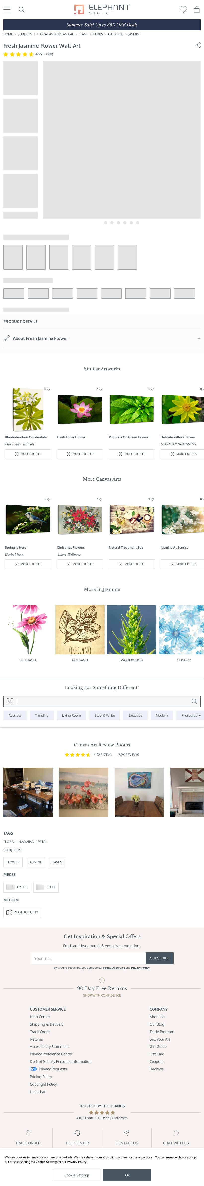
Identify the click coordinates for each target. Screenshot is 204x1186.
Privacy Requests (53, 1069)
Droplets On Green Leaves (128, 437)
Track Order (40, 1031)
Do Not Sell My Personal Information (61, 1061)
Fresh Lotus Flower (71, 437)
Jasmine (134, 34)
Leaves (56, 862)
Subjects (25, 34)
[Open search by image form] (10, 701)
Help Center (40, 1016)
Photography (26, 912)
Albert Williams (69, 555)
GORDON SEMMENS (178, 444)
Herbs (98, 34)
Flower (13, 862)
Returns (36, 1039)
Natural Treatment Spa (126, 547)
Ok (127, 1175)
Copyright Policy (43, 1084)
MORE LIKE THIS (31, 454)
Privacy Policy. (140, 967)
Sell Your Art (160, 1039)
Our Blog (157, 1024)
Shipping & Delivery (46, 1024)
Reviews (157, 1069)
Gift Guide (158, 1046)
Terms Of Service (114, 967)
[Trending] (42, 715)
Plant (83, 34)
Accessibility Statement (49, 1046)
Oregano (80, 660)
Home (8, 34)
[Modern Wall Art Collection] (162, 715)
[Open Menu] (6, 9)
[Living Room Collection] (71, 715)
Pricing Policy (41, 1076)
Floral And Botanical (55, 34)
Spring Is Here (15, 547)
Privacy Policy (77, 1162)
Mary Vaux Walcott (19, 444)
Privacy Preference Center (51, 1054)
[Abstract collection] (15, 715)
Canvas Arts (108, 479)
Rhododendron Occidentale (26, 437)
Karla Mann (14, 555)
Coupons (157, 1061)
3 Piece (21, 887)
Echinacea (28, 660)
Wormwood (132, 660)
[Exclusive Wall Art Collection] (135, 715)
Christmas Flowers (71, 547)
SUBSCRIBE (159, 958)
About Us (157, 1016)
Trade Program (162, 1031)
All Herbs (116, 34)
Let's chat (37, 1091)
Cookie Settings (47, 1162)
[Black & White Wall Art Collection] (104, 715)
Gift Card (157, 1054)
